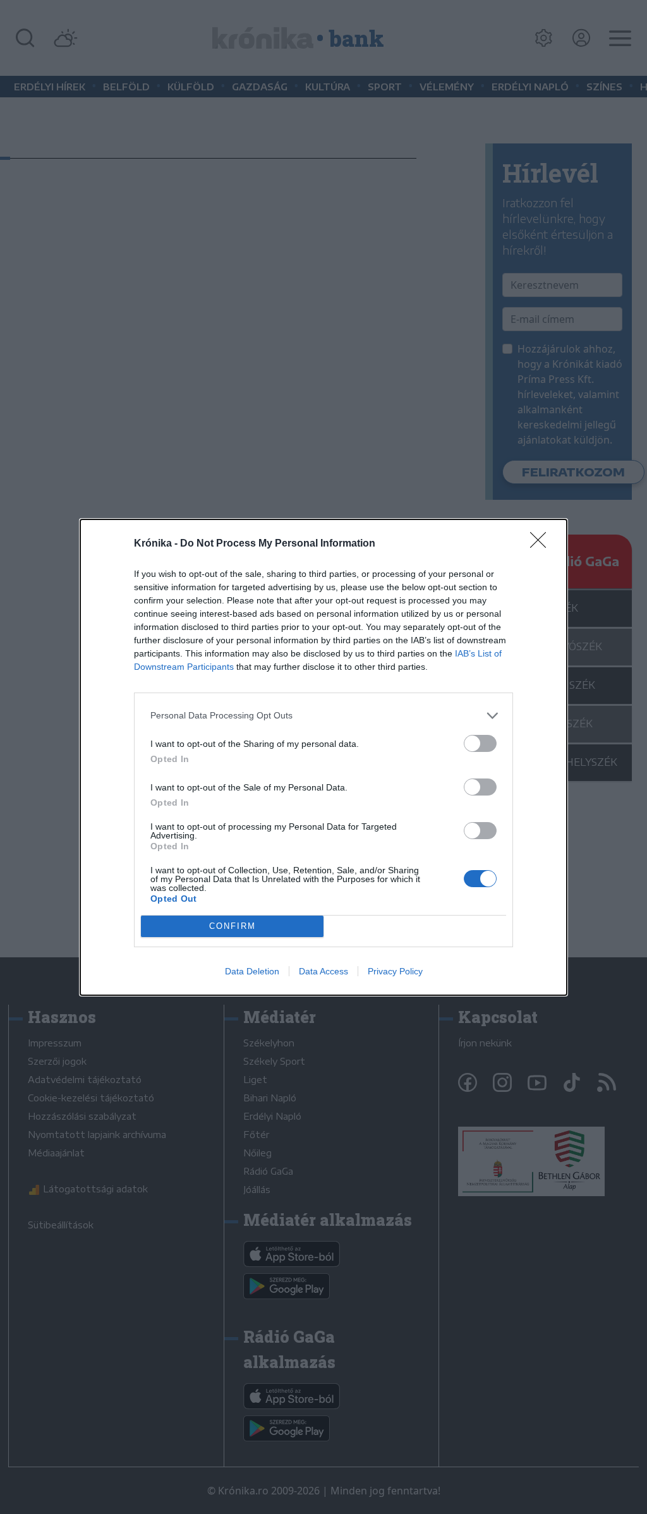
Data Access (323, 971)
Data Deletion (252, 971)
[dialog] (323, 757)
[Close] (542, 544)
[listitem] (323, 715)
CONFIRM (232, 926)
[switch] (480, 743)
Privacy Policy (395, 971)
